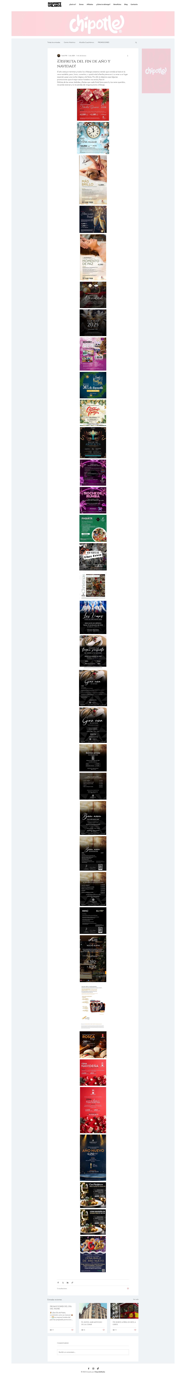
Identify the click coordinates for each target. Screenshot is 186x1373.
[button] (93, 23)
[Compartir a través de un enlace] (72, 1283)
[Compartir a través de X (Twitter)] (63, 1283)
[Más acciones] (128, 55)
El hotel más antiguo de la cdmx (91, 1323)
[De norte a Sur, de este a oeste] (124, 1311)
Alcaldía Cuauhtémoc (86, 42)
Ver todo (136, 1299)
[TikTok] (98, 1368)
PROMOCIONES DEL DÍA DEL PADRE (61, 1307)
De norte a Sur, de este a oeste (124, 1323)
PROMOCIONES (103, 42)
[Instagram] (93, 1368)
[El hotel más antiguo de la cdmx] (93, 1311)
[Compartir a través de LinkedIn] (67, 1283)
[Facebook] (88, 1368)
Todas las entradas (53, 42)
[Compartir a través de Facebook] (58, 1283)
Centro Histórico (69, 42)
